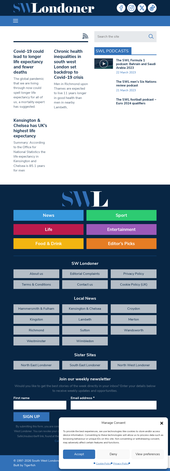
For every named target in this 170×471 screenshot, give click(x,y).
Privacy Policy (121, 463)
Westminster (36, 341)
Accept (79, 454)
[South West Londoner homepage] (53, 8)
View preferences (148, 454)
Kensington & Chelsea (85, 308)
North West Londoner (134, 365)
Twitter (141, 8)
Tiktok (152, 8)
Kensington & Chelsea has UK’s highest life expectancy (30, 128)
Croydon (133, 308)
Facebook (121, 8)
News (48, 215)
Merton (133, 319)
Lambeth (85, 319)
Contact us (85, 284)
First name (21, 398)
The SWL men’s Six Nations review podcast (136, 84)
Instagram (131, 8)
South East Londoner (85, 365)
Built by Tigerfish (24, 465)
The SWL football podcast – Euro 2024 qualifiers (136, 101)
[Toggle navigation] (15, 21)
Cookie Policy (103, 463)
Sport (121, 215)
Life (48, 229)
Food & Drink (48, 244)
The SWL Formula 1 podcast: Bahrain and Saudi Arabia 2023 (136, 64)
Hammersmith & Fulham (36, 308)
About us (36, 273)
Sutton (85, 330)
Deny (113, 454)
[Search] (151, 36)
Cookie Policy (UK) (133, 284)
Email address (83, 398)
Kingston (36, 319)
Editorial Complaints (85, 273)
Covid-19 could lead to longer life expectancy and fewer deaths (28, 61)
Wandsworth (133, 330)
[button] (162, 423)
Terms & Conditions (36, 284)
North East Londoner (36, 365)
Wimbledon (85, 341)
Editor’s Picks (121, 244)
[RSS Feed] (84, 36)
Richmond (36, 330)
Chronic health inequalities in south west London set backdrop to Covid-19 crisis (68, 64)
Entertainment (121, 229)
